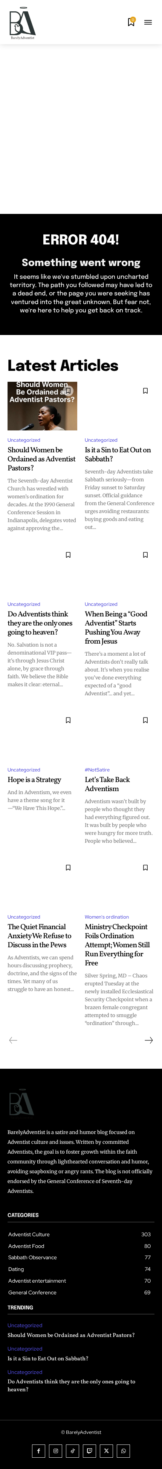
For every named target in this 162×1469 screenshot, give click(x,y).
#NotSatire (97, 770)
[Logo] (23, 23)
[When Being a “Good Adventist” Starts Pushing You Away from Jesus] (119, 570)
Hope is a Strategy (34, 780)
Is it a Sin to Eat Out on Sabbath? (118, 455)
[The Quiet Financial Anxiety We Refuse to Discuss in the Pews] (42, 883)
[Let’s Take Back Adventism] (119, 735)
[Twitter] (106, 1451)
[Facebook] (38, 1451)
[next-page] (148, 1040)
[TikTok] (72, 1451)
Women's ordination (107, 917)
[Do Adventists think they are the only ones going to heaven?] (42, 570)
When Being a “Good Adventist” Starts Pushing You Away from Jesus (116, 628)
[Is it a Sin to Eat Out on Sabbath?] (119, 406)
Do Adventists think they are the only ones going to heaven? (40, 623)
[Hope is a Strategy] (42, 735)
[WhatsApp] (123, 1451)
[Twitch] (89, 1451)
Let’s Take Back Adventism (107, 784)
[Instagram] (55, 1451)
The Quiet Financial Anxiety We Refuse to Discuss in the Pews (39, 936)
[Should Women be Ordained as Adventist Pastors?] (42, 406)
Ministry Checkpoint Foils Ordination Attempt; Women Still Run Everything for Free (117, 945)
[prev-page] (13, 1040)
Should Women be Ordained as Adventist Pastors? (41, 459)
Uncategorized (24, 440)
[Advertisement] (81, 129)
